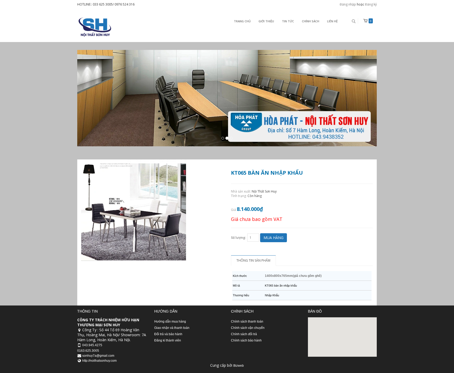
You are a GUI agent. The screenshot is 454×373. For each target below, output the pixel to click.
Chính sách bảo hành (246, 340)
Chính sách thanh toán (247, 321)
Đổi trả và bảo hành (168, 334)
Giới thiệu (266, 21)
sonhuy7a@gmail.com (98, 356)
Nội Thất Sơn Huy (264, 191)
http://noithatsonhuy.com (99, 360)
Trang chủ (242, 21)
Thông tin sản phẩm (253, 260)
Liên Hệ (332, 21)
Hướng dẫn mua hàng (170, 321)
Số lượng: (238, 237)
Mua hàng (273, 237)
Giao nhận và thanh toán (171, 328)
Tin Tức (288, 21)
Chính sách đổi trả (244, 334)
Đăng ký (371, 4)
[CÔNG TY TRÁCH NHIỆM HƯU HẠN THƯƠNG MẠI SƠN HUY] (94, 27)
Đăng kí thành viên (167, 340)
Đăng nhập (348, 4)
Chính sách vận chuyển (248, 328)
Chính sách (310, 21)
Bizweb (238, 365)
